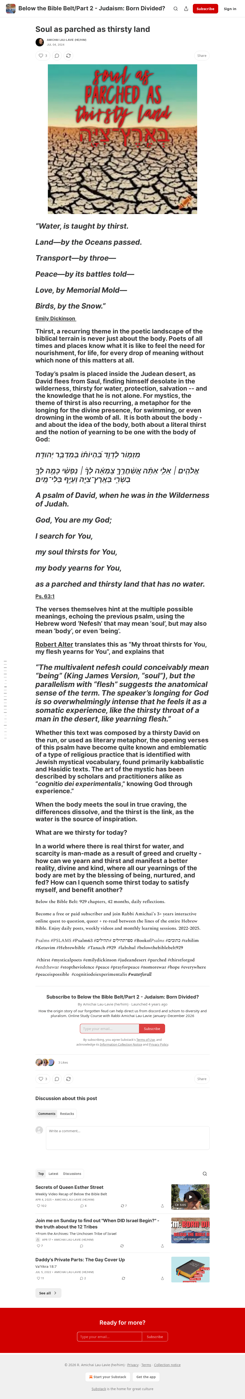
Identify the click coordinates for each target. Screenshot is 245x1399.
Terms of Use (145, 1039)
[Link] (29, 226)
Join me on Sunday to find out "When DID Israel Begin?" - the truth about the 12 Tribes (97, 1224)
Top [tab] (41, 1174)
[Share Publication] (186, 8)
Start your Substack (110, 1377)
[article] (122, 1197)
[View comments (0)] (57, 55)
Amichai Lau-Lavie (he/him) (66, 40)
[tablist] (56, 1114)
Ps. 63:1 (45, 596)
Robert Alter (54, 644)
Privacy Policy (158, 1044)
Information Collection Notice (121, 1044)
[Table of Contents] (5, 699)
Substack (99, 1389)
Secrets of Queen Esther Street (69, 1187)
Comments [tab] (46, 1114)
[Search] (175, 8)
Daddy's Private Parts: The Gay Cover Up (80, 1259)
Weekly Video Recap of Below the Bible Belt (71, 1193)
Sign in (230, 8)
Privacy (133, 1365)
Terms (146, 1365)
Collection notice (167, 1365)
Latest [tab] (53, 1174)
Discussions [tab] (72, 1174)
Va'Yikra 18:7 (46, 1266)
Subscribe (205, 8)
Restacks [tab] (67, 1114)
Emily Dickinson (55, 318)
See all (45, 1293)
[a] (190, 1197)
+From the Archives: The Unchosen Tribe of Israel (76, 1233)
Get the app (146, 1377)
